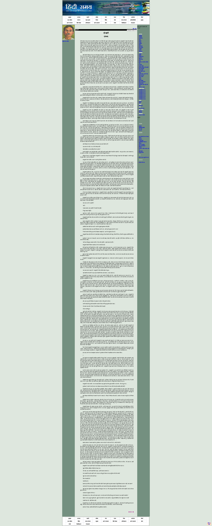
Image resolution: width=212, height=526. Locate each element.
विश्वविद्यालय (124, 22)
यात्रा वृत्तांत (88, 20)
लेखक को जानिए (65, 41)
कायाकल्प (141, 38)
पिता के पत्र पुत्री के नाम (144, 157)
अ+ (134, 28)
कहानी (88, 17)
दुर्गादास (140, 111)
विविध (106, 20)
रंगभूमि (140, 48)
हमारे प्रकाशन (97, 22)
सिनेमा (97, 20)
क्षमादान (140, 139)
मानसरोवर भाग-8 (142, 99)
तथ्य (140, 60)
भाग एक (140, 129)
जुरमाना (140, 58)
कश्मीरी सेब (141, 56)
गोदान (140, 40)
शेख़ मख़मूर (141, 80)
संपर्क (115, 22)
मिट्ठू (140, 72)
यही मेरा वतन (141, 75)
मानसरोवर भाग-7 (142, 97)
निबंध (124, 17)
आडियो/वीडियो (133, 20)
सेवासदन (140, 51)
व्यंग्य (106, 17)
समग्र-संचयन (124, 20)
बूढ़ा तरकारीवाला (142, 145)
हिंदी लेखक (79, 22)
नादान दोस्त (141, 66)
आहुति (140, 54)
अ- (136, 28)
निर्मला (140, 42)
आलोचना (133, 17)
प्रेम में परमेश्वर (142, 144)
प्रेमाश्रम (141, 46)
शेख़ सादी (141, 105)
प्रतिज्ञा (140, 43)
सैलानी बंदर (141, 83)
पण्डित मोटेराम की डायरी (143, 67)
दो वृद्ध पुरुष (141, 140)
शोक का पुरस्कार (142, 81)
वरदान (140, 50)
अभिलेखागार (87, 22)
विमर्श (142, 17)
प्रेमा (140, 44)
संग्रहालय (133, 22)
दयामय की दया (142, 162)
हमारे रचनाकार (70, 22)
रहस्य (140, 77)
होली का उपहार (142, 87)
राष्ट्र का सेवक (142, 115)
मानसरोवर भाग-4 (142, 93)
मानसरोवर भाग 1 (142, 89)
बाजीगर (140, 147)
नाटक (115, 17)
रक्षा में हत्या (141, 76)
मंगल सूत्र (141, 47)
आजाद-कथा (142, 127)
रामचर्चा (140, 112)
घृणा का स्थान (141, 108)
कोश (115, 20)
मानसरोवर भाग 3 (142, 92)
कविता (97, 17)
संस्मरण (78, 20)
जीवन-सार (141, 59)
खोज (106, 22)
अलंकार (140, 35)
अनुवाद (142, 20)
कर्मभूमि (140, 36)
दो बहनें (140, 64)
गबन (140, 39)
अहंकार (140, 126)
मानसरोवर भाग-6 (142, 96)
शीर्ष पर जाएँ (209, 523)
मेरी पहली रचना (142, 71)
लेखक (140, 79)
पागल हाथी (141, 70)
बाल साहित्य (70, 20)
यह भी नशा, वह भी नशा (143, 73)
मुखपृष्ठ (69, 17)
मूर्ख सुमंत (141, 151)
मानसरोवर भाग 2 (142, 91)
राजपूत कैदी (141, 152)
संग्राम (140, 101)
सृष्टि (140, 103)
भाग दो (140, 130)
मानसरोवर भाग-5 (142, 95)
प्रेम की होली (141, 68)
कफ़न (140, 55)
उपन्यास (78, 17)
